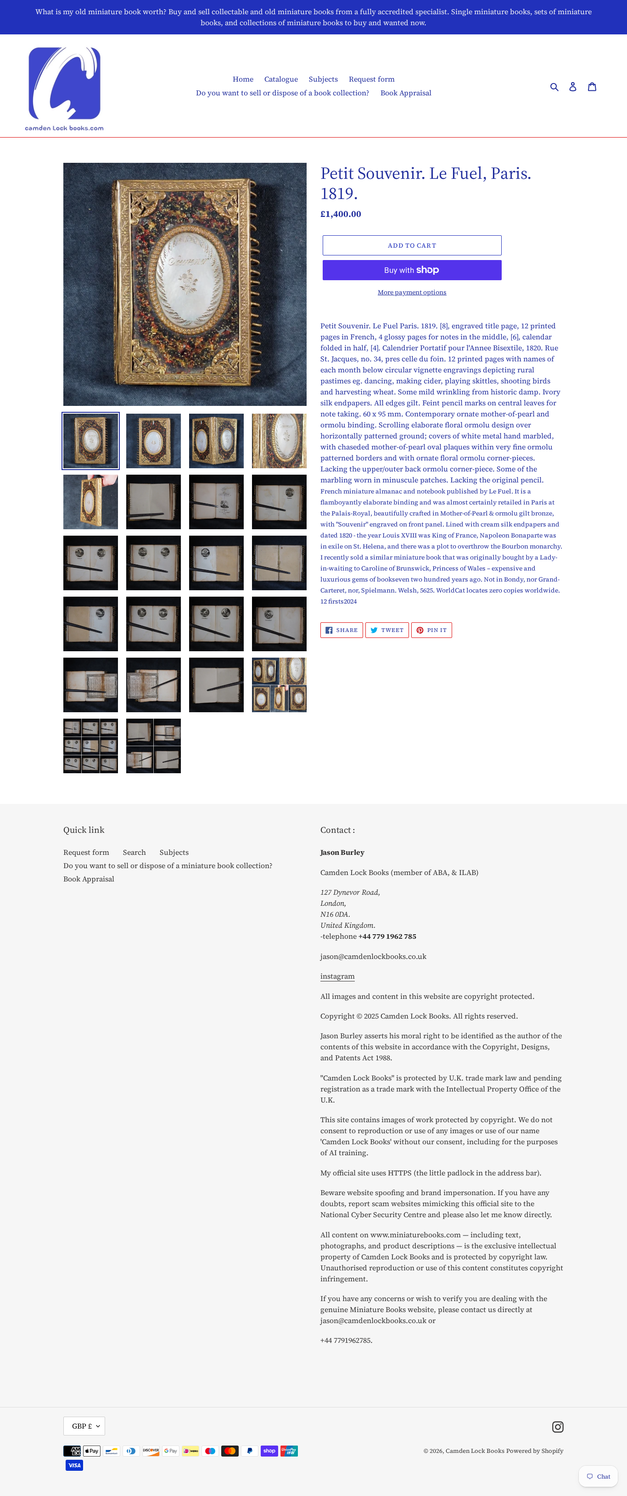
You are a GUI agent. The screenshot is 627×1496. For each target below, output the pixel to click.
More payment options (412, 292)
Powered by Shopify (535, 1451)
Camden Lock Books (475, 1451)
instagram (337, 976)
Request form (86, 852)
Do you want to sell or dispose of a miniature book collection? (168, 865)
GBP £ (82, 1426)
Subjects (174, 852)
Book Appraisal (88, 879)
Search (134, 852)
